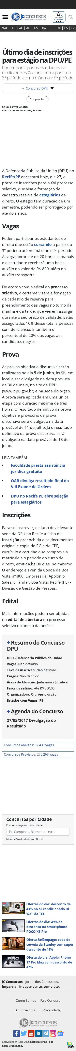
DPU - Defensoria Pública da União (34, 658)
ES (66, 28)
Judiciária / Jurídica (52, 682)
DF (59, 28)
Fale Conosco (50, 1000)
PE (41, 700)
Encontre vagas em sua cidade (24, 825)
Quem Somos (26, 1000)
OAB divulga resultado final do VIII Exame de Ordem (40, 483)
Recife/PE (11, 176)
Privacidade (52, 1010)
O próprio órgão (44, 694)
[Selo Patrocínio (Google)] (58, 16)
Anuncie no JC (25, 1010)
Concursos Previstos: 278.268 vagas (31, 754)
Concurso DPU (35, 88)
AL (21, 28)
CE (51, 28)
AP (28, 28)
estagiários (49, 195)
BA (44, 28)
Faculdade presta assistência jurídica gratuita (38, 468)
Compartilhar (37, 99)
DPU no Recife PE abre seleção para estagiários (39, 499)
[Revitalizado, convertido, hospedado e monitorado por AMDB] (70, 1044)
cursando (43, 244)
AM (36, 28)
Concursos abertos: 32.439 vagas (29, 745)
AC (14, 28)
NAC (5, 28)
